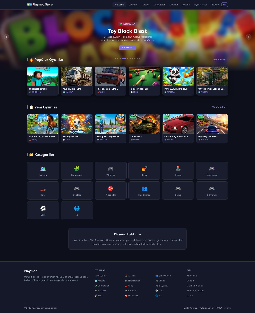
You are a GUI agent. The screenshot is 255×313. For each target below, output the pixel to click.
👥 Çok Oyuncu (163, 275)
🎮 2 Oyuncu (161, 285)
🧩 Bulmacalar (102, 285)
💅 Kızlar (99, 295)
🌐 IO (158, 295)
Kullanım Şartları (195, 290)
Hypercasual (200, 4)
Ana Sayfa (119, 4)
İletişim (215, 4)
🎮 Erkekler (131, 290)
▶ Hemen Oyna (127, 48)
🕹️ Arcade (130, 275)
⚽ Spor (159, 290)
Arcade (186, 4)
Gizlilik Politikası (195, 285)
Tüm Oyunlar (101, 275)
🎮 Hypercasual (132, 280)
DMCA (190, 295)
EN (224, 4)
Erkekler (174, 4)
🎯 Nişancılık (131, 295)
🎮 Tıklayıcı (100, 290)
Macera (145, 4)
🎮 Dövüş (160, 280)
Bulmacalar (159, 4)
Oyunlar (133, 4)
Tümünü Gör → (220, 59)
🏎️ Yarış (129, 285)
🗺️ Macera (100, 280)
